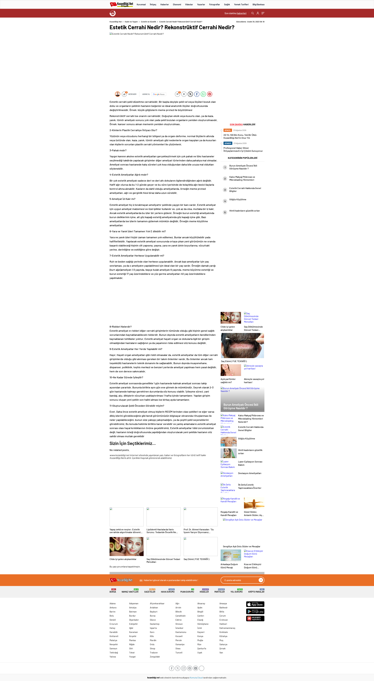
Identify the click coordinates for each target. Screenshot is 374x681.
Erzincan (223, 619)
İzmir (199, 628)
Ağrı (177, 603)
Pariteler (219, 590)
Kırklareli (114, 636)
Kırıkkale (223, 632)
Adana (113, 603)
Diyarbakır (134, 619)
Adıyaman (133, 603)
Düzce (153, 619)
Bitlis (221, 611)
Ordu (152, 644)
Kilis (152, 636)
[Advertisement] (90, 64)
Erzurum (114, 624)
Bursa (152, 615)
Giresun (179, 624)
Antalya (132, 607)
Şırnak (222, 648)
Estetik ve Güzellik (148, 21)
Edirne (178, 619)
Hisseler (204, 590)
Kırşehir (132, 636)
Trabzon (154, 652)
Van (221, 652)
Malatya (113, 640)
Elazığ (200, 619)
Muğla (200, 640)
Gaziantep (154, 624)
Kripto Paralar (256, 590)
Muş (221, 640)
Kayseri (200, 632)
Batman (133, 611)
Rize (199, 644)
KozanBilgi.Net (116, 21)
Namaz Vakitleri (130, 590)
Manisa (132, 640)
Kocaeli (178, 636)
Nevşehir (114, 644)
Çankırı (200, 615)
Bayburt (153, 611)
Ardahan (154, 607)
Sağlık (227, 4)
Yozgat (132, 656)
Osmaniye (180, 644)
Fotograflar (214, 4)
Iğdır (131, 628)
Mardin (153, 640)
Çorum (222, 615)
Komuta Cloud (196, 677)
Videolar (189, 4)
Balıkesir (223, 607)
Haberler (164, 4)
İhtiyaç (153, 4)
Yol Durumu (237, 590)
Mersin (178, 640)
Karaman (133, 632)
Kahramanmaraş (227, 628)
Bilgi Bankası (258, 4)
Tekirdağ (114, 652)
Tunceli (178, 652)
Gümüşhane (202, 624)
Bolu (112, 615)
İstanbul (179, 628)
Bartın (112, 611)
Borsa (113, 590)
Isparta (153, 628)
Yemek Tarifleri (241, 4)
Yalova (113, 656)
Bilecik (178, 611)
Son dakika (235, 13)
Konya (200, 636)
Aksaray (201, 603)
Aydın (199, 607)
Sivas (177, 648)
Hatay (112, 628)
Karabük (114, 632)
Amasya (223, 603)
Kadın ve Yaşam (131, 21)
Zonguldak (155, 656)
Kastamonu (180, 632)
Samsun (113, 648)
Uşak (199, 652)
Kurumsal (141, 4)
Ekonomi (177, 4)
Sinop (152, 648)
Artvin (178, 607)
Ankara (113, 607)
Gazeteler (149, 590)
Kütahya (223, 636)
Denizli (113, 619)
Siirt (131, 648)
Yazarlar (201, 4)
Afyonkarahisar (157, 603)
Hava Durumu (168, 590)
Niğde (132, 644)
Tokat (132, 652)
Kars (152, 632)
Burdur (132, 615)
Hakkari (223, 624)
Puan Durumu (187, 590)
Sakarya (223, 644)
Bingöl (200, 611)
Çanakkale (180, 615)
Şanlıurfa (201, 648)
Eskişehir (133, 624)
